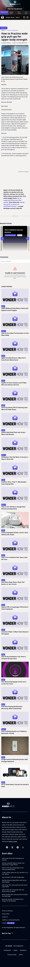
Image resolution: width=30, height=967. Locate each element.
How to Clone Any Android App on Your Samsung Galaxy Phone (13, 868)
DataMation (23, 950)
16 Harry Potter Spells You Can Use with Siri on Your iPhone (15, 873)
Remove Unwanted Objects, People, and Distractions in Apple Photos (13, 864)
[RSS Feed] (23, 847)
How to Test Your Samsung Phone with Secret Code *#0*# (14, 885)
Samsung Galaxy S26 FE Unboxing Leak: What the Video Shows (14, 408)
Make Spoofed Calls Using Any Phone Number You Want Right (15, 895)
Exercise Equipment (15, 9)
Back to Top (6, 933)
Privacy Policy (5, 914)
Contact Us (5, 917)
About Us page (13, 841)
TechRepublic (7, 950)
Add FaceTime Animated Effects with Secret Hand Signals (14, 881)
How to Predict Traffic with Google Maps (13, 877)
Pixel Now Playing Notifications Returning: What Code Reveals (11, 707)
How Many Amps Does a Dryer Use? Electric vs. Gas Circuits (13, 583)
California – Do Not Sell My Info (10, 920)
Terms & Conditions (7, 911)
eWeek (15, 950)
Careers (8, 923)
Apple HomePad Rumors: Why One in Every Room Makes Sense (13, 359)
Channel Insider (11, 954)
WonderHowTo (4, 12)
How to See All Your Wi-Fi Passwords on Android (13, 859)
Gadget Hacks (11, 12)
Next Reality (19, 12)
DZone (21, 954)
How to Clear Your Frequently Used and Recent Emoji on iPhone (13, 890)
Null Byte (26, 12)
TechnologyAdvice (18, 946)
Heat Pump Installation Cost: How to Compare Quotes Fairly (13, 658)
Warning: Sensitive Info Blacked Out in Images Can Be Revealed (13, 900)
